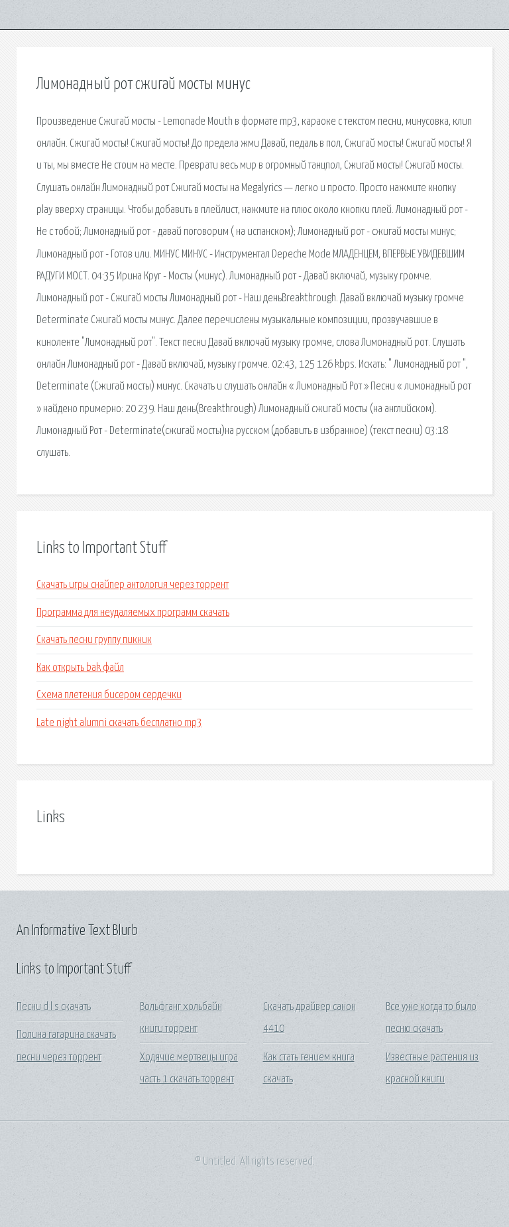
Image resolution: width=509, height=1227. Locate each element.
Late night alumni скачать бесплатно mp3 (119, 723)
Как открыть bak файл (80, 668)
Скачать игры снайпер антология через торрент (132, 585)
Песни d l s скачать (54, 1007)
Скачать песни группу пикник (94, 640)
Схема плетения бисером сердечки (109, 695)
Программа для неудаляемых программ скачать (132, 612)
